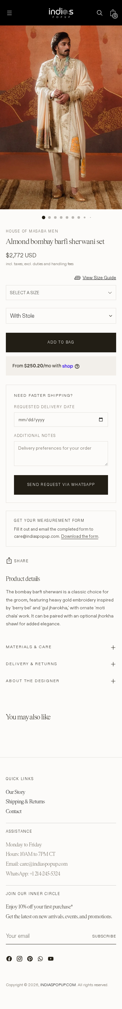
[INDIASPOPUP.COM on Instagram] (20, 960)
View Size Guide (99, 277)
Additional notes (35, 435)
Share (21, 561)
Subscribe (104, 936)
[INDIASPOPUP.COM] (61, 13)
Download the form (79, 536)
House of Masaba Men (32, 231)
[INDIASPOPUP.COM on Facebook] (10, 960)
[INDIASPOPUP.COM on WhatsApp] (41, 960)
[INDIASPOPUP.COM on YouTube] (51, 960)
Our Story (15, 792)
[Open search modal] (99, 13)
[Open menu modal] (9, 13)
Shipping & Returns (25, 801)
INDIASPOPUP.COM (58, 984)
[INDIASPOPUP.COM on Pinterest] (30, 960)
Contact (13, 811)
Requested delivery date (44, 407)
